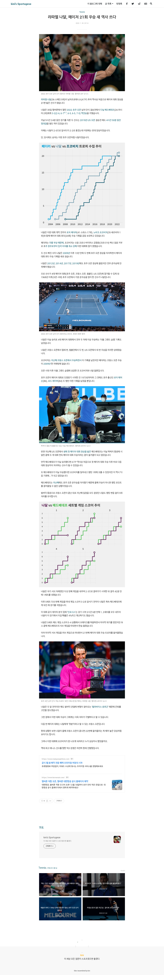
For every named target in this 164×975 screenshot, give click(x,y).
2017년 (67, 263)
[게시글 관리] (50, 801)
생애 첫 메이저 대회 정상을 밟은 (77, 451)
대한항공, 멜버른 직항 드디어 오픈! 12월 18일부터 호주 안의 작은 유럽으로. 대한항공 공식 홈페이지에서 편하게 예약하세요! (74, 786)
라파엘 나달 (46, 99)
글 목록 (108, 3)
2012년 (51, 263)
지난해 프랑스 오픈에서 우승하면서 (66, 360)
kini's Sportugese (21, 3)
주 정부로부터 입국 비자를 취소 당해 (61, 246)
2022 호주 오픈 (74, 109)
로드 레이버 (53, 380)
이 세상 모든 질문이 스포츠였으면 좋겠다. (57, 841)
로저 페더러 (72, 232)
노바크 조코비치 (100, 232)
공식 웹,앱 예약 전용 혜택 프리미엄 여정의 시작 (62, 762)
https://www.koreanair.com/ (53, 777)
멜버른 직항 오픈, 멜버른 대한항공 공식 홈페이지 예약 (65, 781)
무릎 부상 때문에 (56, 242)
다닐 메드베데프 (107, 109)
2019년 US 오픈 (87, 120)
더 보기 (123, 871)
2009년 (66, 253)
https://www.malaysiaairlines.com (55, 759)
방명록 (119, 3)
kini (89, 971)
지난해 (56, 482)
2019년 (75, 263)
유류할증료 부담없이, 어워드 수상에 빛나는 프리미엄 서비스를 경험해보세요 (72, 766)
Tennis (82, 12)
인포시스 (71, 612)
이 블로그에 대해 (95, 3)
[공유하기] (47, 801)
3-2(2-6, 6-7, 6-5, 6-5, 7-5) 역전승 (69, 113)
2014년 (59, 263)
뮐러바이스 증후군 (100, 706)
